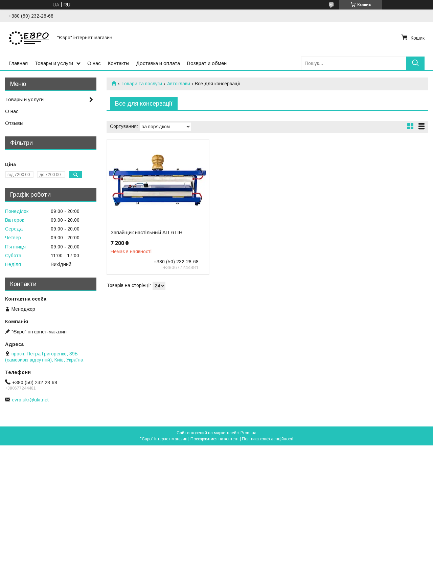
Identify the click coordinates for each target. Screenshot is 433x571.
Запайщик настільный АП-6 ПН (146, 232)
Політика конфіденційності (267, 439)
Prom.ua (248, 433)
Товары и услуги (54, 63)
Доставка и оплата (158, 63)
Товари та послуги (141, 83)
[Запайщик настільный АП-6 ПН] (157, 182)
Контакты (118, 63)
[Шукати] (415, 63)
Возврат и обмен (207, 63)
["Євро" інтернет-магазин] (28, 37)
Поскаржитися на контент (214, 439)
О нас (94, 63)
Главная (18, 63)
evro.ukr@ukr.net (30, 399)
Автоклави (178, 83)
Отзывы (14, 123)
